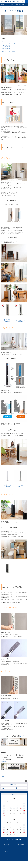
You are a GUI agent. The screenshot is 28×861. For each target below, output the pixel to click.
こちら (22, 736)
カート (23, 1)
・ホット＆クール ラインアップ (8, 43)
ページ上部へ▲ (5, 776)
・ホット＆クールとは (6, 41)
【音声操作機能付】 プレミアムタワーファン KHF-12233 (7, 320)
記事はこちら (4, 761)
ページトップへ (26, 781)
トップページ (3, 7)
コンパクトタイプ (6, 48)
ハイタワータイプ (6, 46)
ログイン (20, 1)
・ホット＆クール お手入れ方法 (8, 51)
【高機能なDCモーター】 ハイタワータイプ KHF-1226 (7, 485)
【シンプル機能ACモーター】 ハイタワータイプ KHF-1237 (20, 485)
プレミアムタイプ (6, 45)
